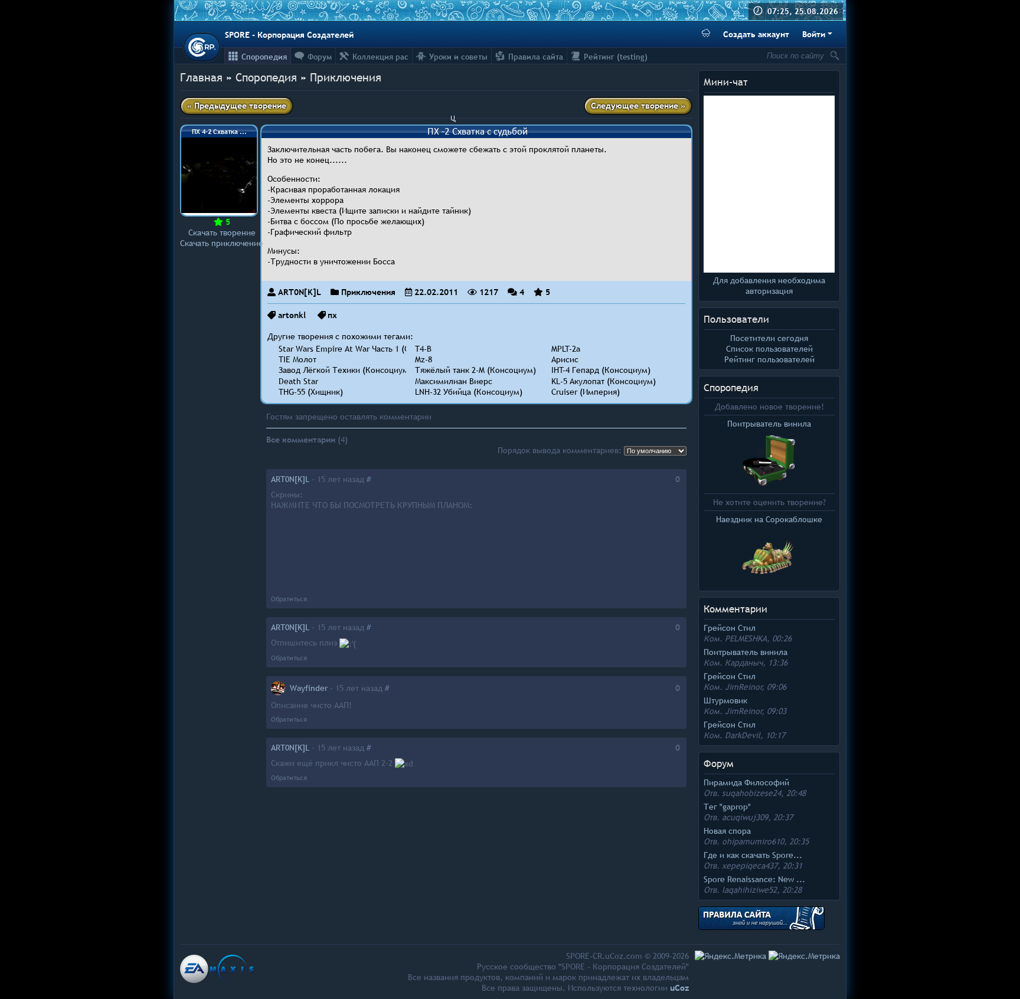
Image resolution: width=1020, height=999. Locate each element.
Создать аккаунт (756, 34)
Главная (201, 77)
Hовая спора (727, 831)
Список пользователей (769, 348)
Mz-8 (423, 359)
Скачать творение (222, 232)
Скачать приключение (221, 243)
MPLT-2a (565, 348)
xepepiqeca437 (749, 865)
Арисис (564, 359)
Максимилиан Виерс (453, 381)
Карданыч (744, 662)
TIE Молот (297, 359)
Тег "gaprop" (727, 806)
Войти (813, 34)
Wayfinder (309, 688)
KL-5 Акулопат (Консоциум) (603, 381)
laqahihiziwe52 (749, 890)
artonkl (292, 315)
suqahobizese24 (751, 793)
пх (332, 315)
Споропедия (731, 388)
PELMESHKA (746, 638)
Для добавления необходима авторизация (769, 285)
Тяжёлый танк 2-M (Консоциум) (475, 370)
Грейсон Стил (730, 628)
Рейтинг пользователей (769, 359)
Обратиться (289, 599)
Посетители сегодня (769, 338)
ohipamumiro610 (753, 841)
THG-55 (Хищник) (311, 392)
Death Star (298, 381)
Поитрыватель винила (745, 652)
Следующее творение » (638, 105)
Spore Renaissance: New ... (754, 879)
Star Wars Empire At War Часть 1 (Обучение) (361, 348)
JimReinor (743, 687)
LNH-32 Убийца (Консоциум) (468, 392)
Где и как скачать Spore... (753, 855)
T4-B (423, 348)
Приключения (345, 77)
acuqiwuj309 (745, 817)
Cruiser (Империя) (585, 392)
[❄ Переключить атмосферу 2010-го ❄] (706, 34)
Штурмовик (725, 700)
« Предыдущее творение (236, 105)
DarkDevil (742, 735)
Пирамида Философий (746, 782)
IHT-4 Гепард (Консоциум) (600, 370)
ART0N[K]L (299, 292)
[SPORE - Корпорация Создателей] (202, 47)
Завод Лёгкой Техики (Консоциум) (345, 370)
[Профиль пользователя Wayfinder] (278, 688)
